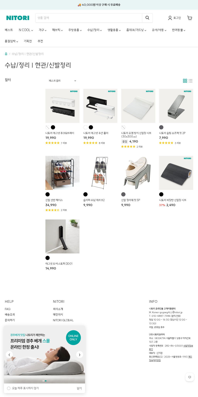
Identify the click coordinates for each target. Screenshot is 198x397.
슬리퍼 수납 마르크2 (94, 200)
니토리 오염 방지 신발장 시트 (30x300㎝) (136, 134)
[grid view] (185, 80)
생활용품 (113, 30)
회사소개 (58, 309)
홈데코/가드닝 (135, 30)
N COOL (25, 30)
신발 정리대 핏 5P (130, 200)
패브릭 (56, 30)
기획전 (28, 41)
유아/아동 (158, 30)
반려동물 (178, 30)
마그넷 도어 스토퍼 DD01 (58, 263)
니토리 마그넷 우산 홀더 (95, 133)
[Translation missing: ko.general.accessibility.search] (147, 18)
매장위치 (58, 314)
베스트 (9, 30)
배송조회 (10, 314)
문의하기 (10, 320)
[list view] (190, 80)
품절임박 (10, 41)
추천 (40, 41)
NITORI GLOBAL (63, 320)
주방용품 (74, 30)
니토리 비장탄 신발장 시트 (172, 200)
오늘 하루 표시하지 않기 (25, 388)
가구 (42, 30)
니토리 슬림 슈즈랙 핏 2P (172, 133)
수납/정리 (93, 30)
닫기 (79, 388)
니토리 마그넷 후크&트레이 (59, 133)
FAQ (7, 309)
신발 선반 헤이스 (54, 200)
